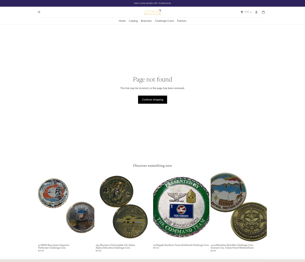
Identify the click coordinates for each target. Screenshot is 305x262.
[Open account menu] (256, 12)
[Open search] (39, 12)
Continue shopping (152, 99)
